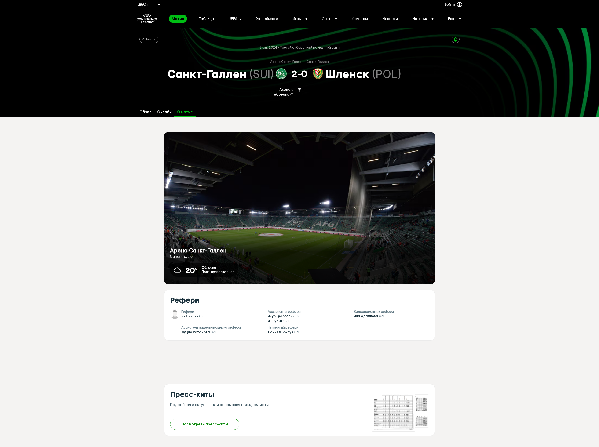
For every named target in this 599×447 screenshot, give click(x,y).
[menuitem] (179, 18)
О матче (185, 112)
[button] (299, 18)
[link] (178, 18)
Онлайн (164, 112)
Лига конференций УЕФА (147, 18)
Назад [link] (150, 39)
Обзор (145, 112)
